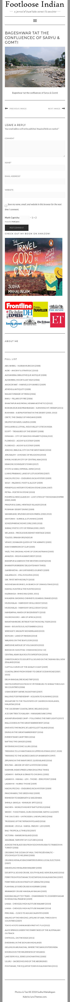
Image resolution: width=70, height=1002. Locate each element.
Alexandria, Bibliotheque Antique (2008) (26, 375)
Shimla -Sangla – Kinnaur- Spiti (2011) (23, 802)
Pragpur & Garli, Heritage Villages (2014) (25, 504)
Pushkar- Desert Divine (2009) (19, 509)
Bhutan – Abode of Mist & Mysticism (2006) (26, 765)
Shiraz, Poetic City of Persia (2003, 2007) (25, 528)
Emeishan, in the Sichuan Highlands (23, 942)
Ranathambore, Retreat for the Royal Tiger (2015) (30, 621)
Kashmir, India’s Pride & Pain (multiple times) (27, 770)
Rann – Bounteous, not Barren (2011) (24, 626)
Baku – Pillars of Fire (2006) (19, 398)
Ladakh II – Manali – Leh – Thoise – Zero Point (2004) (30, 779)
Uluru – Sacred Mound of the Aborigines (26, 961)
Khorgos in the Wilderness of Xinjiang (25, 952)
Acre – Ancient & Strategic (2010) (21, 370)
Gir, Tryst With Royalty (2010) (19, 579)
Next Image (54, 109)
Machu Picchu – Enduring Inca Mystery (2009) (28, 478)
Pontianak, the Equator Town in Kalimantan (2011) (31, 966)
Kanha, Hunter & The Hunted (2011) (23, 589)
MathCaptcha (15, 222)
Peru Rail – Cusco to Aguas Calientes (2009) (27, 913)
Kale (25, 996)
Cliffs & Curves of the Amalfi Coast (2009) (26, 667)
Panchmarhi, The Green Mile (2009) (22, 793)
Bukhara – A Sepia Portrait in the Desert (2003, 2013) (31, 412)
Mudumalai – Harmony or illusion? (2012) (26, 603)
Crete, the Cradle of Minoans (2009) (23, 417)
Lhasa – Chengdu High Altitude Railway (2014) (28, 903)
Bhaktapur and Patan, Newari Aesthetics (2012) (29, 403)
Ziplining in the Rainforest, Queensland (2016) (28, 760)
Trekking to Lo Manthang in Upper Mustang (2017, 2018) (33, 751)
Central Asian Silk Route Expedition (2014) (26, 654)
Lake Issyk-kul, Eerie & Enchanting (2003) (25, 956)
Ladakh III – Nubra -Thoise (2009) (21, 783)
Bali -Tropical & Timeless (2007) (20, 830)
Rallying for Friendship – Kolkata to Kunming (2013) (31, 696)
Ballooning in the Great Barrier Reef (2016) (27, 723)
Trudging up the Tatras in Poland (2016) (25, 821)
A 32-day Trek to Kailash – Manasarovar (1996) (28, 713)
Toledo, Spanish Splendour (19, 537)
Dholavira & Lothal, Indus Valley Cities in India (28, 426)
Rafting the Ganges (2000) (18, 741)
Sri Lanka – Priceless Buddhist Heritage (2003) (28, 533)
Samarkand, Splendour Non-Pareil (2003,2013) (28, 514)
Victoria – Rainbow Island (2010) (21, 835)
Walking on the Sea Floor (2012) (21, 640)
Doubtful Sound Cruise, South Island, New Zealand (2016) (34, 872)
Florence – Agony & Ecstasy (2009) (22, 440)
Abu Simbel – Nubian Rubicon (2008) (23, 365)
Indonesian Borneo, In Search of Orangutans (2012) (31, 584)
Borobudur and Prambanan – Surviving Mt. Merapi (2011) (34, 408)
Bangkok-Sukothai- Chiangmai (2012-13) (25, 650)
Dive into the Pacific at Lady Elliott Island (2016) (29, 727)
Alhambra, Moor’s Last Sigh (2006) (22, 380)
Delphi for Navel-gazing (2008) (20, 422)
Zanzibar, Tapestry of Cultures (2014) (24, 840)
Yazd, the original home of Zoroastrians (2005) (29, 551)
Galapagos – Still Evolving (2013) (22, 575)
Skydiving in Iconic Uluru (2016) (21, 746)
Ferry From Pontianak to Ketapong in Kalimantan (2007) (34, 877)
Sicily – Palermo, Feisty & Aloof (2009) (24, 483)
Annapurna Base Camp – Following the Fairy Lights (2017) (34, 718)
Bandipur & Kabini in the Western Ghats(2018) (28, 561)
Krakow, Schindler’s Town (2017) (21, 464)
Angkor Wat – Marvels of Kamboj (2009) (25, 384)
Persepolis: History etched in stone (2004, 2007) (28, 487)
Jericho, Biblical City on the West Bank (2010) (28, 450)
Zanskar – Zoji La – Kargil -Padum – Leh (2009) (27, 826)
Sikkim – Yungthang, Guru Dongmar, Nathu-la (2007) (32, 812)
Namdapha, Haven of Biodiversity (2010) (25, 612)
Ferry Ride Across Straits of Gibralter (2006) (27, 882)
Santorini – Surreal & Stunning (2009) (24, 518)
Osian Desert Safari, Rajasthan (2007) (23, 691)
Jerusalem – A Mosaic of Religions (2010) (25, 455)
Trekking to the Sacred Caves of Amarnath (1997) (30, 755)
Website (9, 190)
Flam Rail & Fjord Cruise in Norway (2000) (25, 886)
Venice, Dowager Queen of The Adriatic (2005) (28, 542)
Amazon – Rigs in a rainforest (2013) (23, 556)
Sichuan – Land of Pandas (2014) (21, 636)
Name (8, 163)
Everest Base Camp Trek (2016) (20, 737)
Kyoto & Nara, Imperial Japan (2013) (22, 469)
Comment (9, 138)
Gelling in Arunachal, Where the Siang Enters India (31, 947)
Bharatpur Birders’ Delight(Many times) (25, 565)
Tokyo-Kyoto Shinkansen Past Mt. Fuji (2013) (27, 925)
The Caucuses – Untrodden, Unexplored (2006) (28, 816)
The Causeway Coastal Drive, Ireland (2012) (27, 709)
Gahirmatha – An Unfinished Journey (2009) (27, 570)
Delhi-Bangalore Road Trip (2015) (22, 679)
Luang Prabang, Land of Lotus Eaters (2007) (27, 473)
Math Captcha (12, 217)
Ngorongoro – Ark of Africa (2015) (23, 617)
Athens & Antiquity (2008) (18, 389)
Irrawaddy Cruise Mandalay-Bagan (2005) (26, 891)
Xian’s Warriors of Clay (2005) (20, 547)
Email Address (12, 176)
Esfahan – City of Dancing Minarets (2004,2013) (29, 436)
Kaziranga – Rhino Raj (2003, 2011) (22, 593)
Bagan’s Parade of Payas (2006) (20, 394)
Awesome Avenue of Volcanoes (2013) (24, 645)
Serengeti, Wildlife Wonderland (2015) (24, 631)
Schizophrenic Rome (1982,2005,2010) (23, 523)
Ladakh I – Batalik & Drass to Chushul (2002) (27, 774)
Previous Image (18, 109)
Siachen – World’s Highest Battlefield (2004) (27, 807)
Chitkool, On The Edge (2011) (19, 938)
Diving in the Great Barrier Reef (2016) (24, 732)
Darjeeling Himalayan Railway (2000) (23, 868)
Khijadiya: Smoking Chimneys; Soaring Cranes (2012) (31, 598)
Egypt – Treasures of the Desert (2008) (24, 431)
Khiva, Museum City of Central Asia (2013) (26, 459)
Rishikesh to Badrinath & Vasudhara (23, 798)
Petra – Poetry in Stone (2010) (20, 492)
